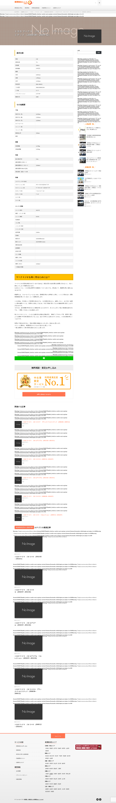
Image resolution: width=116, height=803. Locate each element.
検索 (79, 50)
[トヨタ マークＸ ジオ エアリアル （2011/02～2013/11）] (18, 443)
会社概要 (18, 771)
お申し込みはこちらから (44, 394)
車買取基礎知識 (35, 8)
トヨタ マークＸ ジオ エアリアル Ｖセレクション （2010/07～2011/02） (28, 657)
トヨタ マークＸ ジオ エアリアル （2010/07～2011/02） (25, 624)
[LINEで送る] (44, 358)
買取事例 (27, 8)
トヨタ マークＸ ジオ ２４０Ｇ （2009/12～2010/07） (38, 459)
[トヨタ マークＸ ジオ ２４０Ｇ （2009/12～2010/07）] (18, 461)
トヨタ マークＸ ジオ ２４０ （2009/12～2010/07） (28, 725)
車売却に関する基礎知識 (22, 754)
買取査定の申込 (18, 8)
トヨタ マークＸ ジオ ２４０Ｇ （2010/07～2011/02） (24, 591)
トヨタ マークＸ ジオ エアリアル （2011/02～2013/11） (38, 440)
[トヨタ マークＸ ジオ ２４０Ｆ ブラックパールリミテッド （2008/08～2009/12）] (18, 424)
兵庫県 (51, 773)
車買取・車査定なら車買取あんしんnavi (33, 799)
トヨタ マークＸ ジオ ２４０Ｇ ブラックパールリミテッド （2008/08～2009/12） (28, 691)
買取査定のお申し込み (21, 746)
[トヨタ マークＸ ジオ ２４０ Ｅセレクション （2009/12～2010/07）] (18, 517)
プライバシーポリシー (21, 775)
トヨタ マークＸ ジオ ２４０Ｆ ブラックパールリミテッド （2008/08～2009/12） (46, 422)
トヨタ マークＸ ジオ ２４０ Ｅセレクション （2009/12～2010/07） (42, 515)
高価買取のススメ (46, 8)
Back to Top (58, 736)
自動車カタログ (57, 8)
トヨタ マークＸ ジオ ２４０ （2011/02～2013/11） (28, 558)
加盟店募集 (19, 779)
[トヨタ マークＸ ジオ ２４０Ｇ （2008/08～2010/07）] (18, 498)
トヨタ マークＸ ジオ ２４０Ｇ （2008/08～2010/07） (38, 496)
